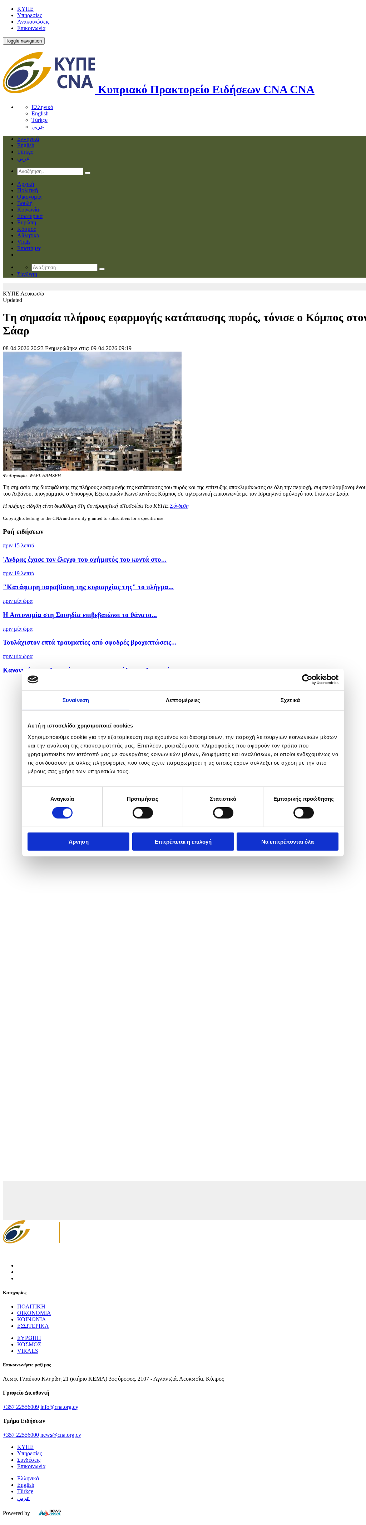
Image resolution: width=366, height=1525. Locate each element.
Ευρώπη (26, 222)
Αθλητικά (28, 235)
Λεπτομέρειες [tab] (183, 700)
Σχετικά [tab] (290, 700)
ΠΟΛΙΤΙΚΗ (31, 1306)
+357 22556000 (21, 1435)
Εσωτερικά (30, 216)
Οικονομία (29, 197)
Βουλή (25, 203)
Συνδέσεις (28, 1460)
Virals (23, 242)
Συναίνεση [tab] (76, 700)
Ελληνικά (42, 107)
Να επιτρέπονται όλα (287, 841)
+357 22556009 (21, 1407)
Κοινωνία (28, 210)
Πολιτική (27, 190)
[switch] (143, 813)
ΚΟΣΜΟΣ (29, 1344)
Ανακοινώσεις (33, 22)
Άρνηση (79, 841)
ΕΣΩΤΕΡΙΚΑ (33, 1326)
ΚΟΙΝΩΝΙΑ (31, 1319)
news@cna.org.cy (60, 1435)
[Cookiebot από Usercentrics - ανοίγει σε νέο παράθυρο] (307, 679)
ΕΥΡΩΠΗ (29, 1338)
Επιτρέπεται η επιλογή (183, 841)
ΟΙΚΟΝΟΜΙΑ (34, 1313)
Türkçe (39, 120)
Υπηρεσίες (29, 15)
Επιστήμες (29, 248)
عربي (37, 127)
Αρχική (25, 184)
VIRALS (27, 1351)
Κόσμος (26, 229)
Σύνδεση (179, 506)
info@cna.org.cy (59, 1407)
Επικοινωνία (31, 28)
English (40, 113)
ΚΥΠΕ (25, 9)
